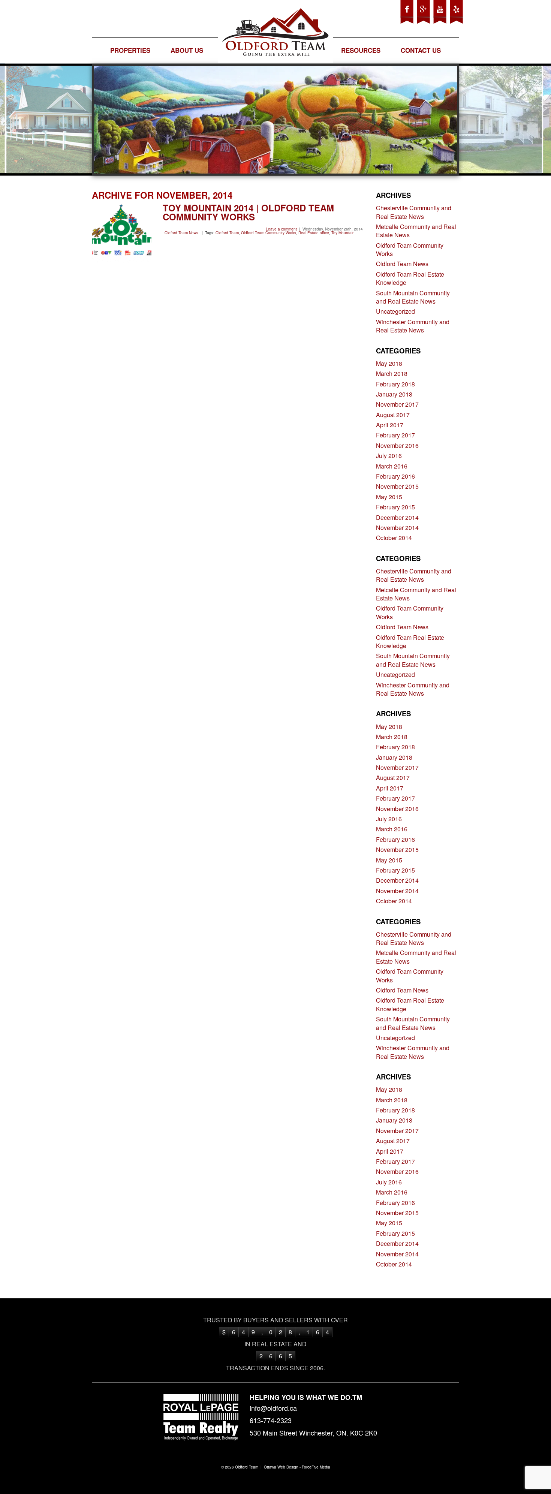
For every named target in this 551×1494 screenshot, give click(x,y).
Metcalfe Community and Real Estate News (416, 230)
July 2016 (389, 455)
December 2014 (397, 517)
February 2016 (395, 476)
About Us (187, 50)
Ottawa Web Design (281, 1467)
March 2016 (391, 466)
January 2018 (394, 394)
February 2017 (395, 435)
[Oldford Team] (275, 33)
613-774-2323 (271, 1420)
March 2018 (391, 373)
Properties (130, 50)
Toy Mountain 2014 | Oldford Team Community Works (248, 212)
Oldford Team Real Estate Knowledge (410, 278)
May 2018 (389, 363)
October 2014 (394, 537)
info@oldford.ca (273, 1408)
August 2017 (393, 414)
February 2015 (395, 507)
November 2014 (397, 527)
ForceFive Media (316, 1467)
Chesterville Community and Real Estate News (413, 212)
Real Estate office (313, 232)
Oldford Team (227, 232)
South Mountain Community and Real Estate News (413, 297)
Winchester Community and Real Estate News (412, 325)
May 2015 (389, 497)
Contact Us (421, 50)
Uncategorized (395, 311)
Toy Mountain (343, 232)
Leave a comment (281, 229)
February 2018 (395, 384)
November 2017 (397, 404)
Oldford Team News (181, 232)
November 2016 (397, 445)
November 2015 (397, 486)
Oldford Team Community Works (268, 232)
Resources (360, 50)
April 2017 (389, 425)
